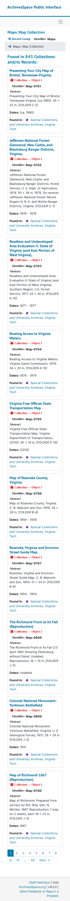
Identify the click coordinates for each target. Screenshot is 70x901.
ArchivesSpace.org (32, 887)
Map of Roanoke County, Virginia (29, 480)
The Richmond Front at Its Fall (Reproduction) (34, 624)
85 (33, 860)
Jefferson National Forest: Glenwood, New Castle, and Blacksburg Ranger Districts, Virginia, (32, 147)
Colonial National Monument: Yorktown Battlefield (33, 703)
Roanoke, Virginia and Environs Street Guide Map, (34, 550)
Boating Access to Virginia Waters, (30, 336)
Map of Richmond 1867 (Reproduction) (28, 777)
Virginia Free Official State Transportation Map (30, 405)
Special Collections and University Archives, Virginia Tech (33, 124)
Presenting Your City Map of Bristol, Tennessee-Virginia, (31, 72)
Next (44, 860)
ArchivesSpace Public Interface (34, 7)
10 (17, 860)
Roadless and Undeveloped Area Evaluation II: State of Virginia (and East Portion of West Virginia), (32, 248)
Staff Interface (39, 882)
